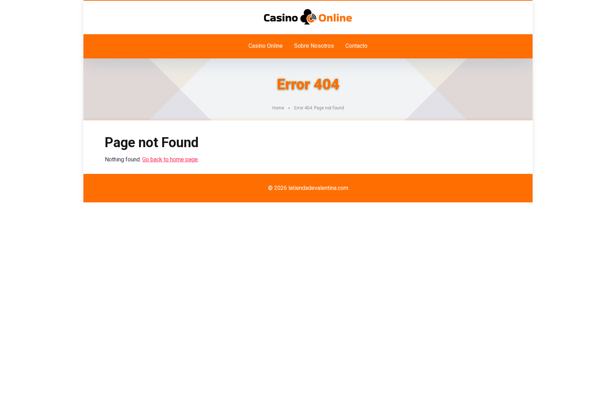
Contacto (356, 45)
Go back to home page (170, 159)
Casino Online (265, 45)
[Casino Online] (308, 17)
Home (278, 107)
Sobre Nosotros (314, 45)
